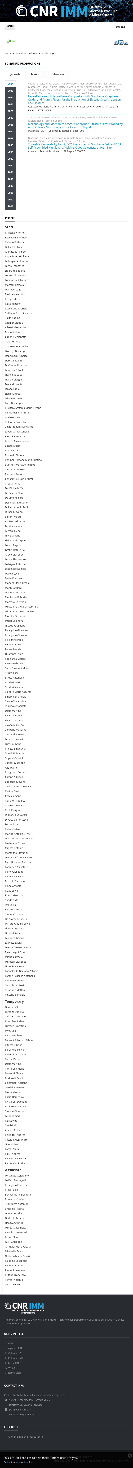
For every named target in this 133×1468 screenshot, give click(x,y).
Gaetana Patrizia (28, 971)
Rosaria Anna (21, 412)
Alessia (16, 1092)
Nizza (8, 966)
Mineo (8, 1227)
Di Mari (9, 1213)
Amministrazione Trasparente (25, 1436)
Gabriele (18, 663)
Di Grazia (10, 819)
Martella (10, 602)
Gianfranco (20, 1111)
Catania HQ (14, 1353)
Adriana (18, 777)
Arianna (15, 483)
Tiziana (20, 938)
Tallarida (10, 422)
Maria (18, 398)
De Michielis (12, 488)
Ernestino (20, 1026)
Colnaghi (10, 800)
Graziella (21, 422)
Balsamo (10, 909)
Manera (9, 583)
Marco (23, 488)
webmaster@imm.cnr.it (22, 1414)
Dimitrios (27, 426)
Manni (8, 587)
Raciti (8, 1097)
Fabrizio (22, 308)
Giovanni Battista (21, 862)
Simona (20, 455)
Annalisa (23, 346)
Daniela (21, 568)
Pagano (9, 1035)
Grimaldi (10, 1246)
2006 (10, 206)
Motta (8, 1092)
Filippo (22, 251)
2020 (10, 111)
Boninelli (10, 455)
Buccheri (10, 464)
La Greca (10, 431)
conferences (57, 74)
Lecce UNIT (14, 1363)
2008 (10, 192)
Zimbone (10, 729)
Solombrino (11, 985)
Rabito (8, 980)
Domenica (18, 1097)
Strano (9, 701)
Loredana (18, 980)
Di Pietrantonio (13, 507)
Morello (9, 616)
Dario (22, 985)
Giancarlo (22, 1232)
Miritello (10, 398)
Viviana (19, 687)
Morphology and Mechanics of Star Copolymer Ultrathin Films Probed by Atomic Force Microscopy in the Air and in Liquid (75, 125)
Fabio (20, 247)
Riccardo (21, 365)
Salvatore (22, 280)
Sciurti (8, 673)
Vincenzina (19, 701)
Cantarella (11, 734)
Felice (16, 1284)
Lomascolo (11, 275)
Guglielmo (23, 1175)
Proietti (9, 748)
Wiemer (9, 322)
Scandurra (11, 1204)
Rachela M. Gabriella (27, 606)
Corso (8, 805)
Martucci (10, 838)
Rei (7, 1120)
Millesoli (10, 961)
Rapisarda (11, 658)
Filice (8, 535)
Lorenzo (9, 1011)
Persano (9, 644)
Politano (9, 1265)
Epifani (9, 516)
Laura (14, 450)
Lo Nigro (10, 564)
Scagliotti (10, 753)
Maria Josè (20, 1180)
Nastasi (9, 857)
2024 (10, 83)
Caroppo (10, 474)
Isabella (18, 526)
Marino (9, 833)
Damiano (22, 1101)
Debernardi (11, 355)
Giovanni (18, 512)
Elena (17, 531)
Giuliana (24, 256)
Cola (7, 341)
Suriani (9, 762)
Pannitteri (10, 867)
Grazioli (9, 933)
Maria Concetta (25, 838)
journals (15, 74)
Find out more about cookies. (18, 1462)
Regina (20, 1208)
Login (119, 26)
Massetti (10, 1073)
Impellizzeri (12, 256)
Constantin (11, 479)
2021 (10, 104)
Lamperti (10, 739)
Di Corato (10, 365)
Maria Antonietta (26, 464)
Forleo (8, 545)
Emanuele (20, 696)
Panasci (9, 1040)
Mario (18, 682)
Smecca (9, 696)
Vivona (9, 725)
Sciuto (8, 677)
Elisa (16, 673)
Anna (18, 644)
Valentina (18, 620)
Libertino (10, 270)
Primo (15, 824)
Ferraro (9, 531)
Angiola (17, 545)
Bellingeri (10, 1134)
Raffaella (19, 242)
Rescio (8, 663)
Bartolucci (11, 1232)
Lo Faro (9, 1180)
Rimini (8, 1270)
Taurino (9, 706)
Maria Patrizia (23, 1256)
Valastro (9, 1158)
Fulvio (20, 1049)
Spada (8, 900)
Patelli (8, 1149)
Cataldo (9, 1139)
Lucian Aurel (25, 479)
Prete (8, 1189)
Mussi (8, 620)
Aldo (15, 900)
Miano (8, 956)
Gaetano (21, 1016)
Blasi (8, 450)
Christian (20, 602)
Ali (15, 1125)
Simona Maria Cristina (29, 460)
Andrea (16, 393)
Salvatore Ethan (24, 1040)
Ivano (18, 744)
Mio (7, 611)
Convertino (11, 346)
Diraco (8, 512)
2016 (10, 138)
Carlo (22, 550)
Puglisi (9, 412)
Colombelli (11, 1082)
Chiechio (10, 1208)
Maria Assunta (23, 691)
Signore (9, 691)
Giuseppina (17, 403)
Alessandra (20, 327)
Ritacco (9, 1045)
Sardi (8, 668)
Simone (16, 796)
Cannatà (10, 469)
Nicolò (19, 876)
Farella (9, 526)
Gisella (18, 1213)
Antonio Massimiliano (22, 611)
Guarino (9, 1007)
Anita (16, 1149)
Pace (7, 403)
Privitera (10, 232)
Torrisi (8, 1059)
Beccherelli (11, 237)
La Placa (9, 942)
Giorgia (18, 379)
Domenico (21, 469)
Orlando (10, 1256)
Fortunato (10, 1175)
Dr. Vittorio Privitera (25, 1404)
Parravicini (11, 1163)
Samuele (20, 994)
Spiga (8, 317)
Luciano (18, 720)
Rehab (17, 1130)
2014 (10, 151)
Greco (8, 554)
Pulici (8, 1153)
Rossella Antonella (24, 975)
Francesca (25, 952)
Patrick (19, 370)
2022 (10, 97)
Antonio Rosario (25, 786)
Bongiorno (11, 772)
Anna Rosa (18, 928)
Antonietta (20, 706)
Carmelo (20, 881)
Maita (8, 578)
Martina (16, 710)
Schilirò (9, 1106)
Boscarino (10, 1199)
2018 (10, 124)
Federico (21, 1218)
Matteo (21, 658)
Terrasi (9, 1279)
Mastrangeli (12, 952)
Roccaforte (11, 308)
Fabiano (9, 521)
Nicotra (9, 625)
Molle (8, 294)
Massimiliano (21, 441)
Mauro (21, 275)
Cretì (8, 483)
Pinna (8, 885)
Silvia (17, 417)
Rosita (21, 1163)
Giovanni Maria (20, 668)
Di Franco (10, 814)
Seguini (9, 758)
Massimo (21, 729)
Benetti (9, 441)
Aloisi (8, 436)
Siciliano (10, 313)
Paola (15, 1189)
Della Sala (10, 247)
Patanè (9, 975)
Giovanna (22, 630)
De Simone (11, 497)
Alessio (20, 739)
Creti (8, 810)
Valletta (9, 715)
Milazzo (9, 606)
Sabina (16, 317)
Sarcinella (10, 1049)
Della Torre (11, 502)
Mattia (20, 753)
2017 (10, 131)
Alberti (9, 327)
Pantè (8, 871)
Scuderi (9, 682)
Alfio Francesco (23, 857)
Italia (8, 829)
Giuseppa (20, 961)
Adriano (15, 341)
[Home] (66, 10)
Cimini (8, 914)
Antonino (22, 261)
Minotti (9, 848)
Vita (17, 1007)
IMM (10, 1343)
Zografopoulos (13, 426)
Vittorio (19, 232)
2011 (10, 172)
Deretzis (10, 360)
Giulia (12, 1030)
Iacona (9, 388)
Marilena (18, 725)
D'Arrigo (9, 351)
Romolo (19, 284)
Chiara (21, 493)
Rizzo (8, 890)
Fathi (8, 1116)
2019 (10, 117)
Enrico (17, 445)
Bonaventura (12, 1194)
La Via (8, 265)
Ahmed (15, 1116)
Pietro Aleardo (23, 313)
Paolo (20, 639)
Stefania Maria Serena (28, 408)
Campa (9, 777)
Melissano (11, 843)
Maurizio (18, 895)
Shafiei (9, 1125)
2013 (10, 158)
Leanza (9, 947)
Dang (20, 1223)
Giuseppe (20, 351)
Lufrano (9, 1026)
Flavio (17, 791)
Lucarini (9, 744)
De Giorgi (10, 919)
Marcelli (9, 284)
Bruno (8, 1237)
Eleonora (26, 1194)
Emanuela (20, 748)
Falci (7, 1241)
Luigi (18, 289)
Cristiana (18, 914)
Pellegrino (11, 630)
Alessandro (18, 294)
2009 (10, 185)
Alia (7, 767)
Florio (8, 928)
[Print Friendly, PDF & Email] (10, 40)
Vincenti (9, 994)
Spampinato (12, 1054)
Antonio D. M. (22, 833)
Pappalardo (11, 971)
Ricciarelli (10, 1101)
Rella (8, 303)
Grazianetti (11, 550)
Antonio (23, 502)
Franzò (9, 379)
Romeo (22, 237)
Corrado (22, 772)
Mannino (10, 592)
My (6, 1030)
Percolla (9, 881)
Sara (20, 497)
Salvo (13, 904)
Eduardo (20, 521)
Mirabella (10, 1251)
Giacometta (19, 1227)
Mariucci (10, 289)
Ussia (8, 710)
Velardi (9, 720)
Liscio (8, 393)
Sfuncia (9, 1111)
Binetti (9, 445)
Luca (19, 374)
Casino (9, 791)
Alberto (23, 355)
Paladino (10, 1260)
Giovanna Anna (23, 947)
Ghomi (9, 1144)
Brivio (8, 332)
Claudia (19, 322)
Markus (15, 829)
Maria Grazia (22, 583)
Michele (18, 299)
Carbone (10, 786)
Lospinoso (11, 568)
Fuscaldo (10, 384)
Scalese (9, 417)
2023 (10, 90)
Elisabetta (21, 1260)
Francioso (10, 374)
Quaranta (10, 654)
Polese (8, 649)
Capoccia (10, 781)
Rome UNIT (14, 1372)
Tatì (7, 904)
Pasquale (16, 810)
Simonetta (20, 336)
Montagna (11, 852)
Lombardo (11, 280)
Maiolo (9, 573)
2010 (10, 179)
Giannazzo (11, 251)
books (35, 74)
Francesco (18, 265)
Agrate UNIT (15, 1348)
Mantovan (11, 597)
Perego (9, 299)
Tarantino (10, 990)
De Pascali (11, 493)
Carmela (18, 956)
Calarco (9, 242)
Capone (9, 336)
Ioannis (19, 360)
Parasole (10, 876)
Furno (8, 824)
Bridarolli (10, 1078)
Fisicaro (9, 540)
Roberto (16, 303)
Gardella (10, 1087)
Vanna (16, 1059)
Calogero (10, 1016)
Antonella (18, 677)
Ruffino (9, 1275)
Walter (20, 384)
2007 (10, 199)
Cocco (8, 796)
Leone (8, 559)
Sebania (20, 270)
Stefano (16, 332)
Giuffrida (10, 1218)
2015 (10, 145)
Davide (17, 649)
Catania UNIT (15, 1358)
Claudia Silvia (22, 923)
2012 (10, 165)
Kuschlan (10, 1021)
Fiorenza (10, 370)
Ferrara (9, 923)
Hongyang (11, 1223)
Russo (8, 895)
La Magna (10, 261)
